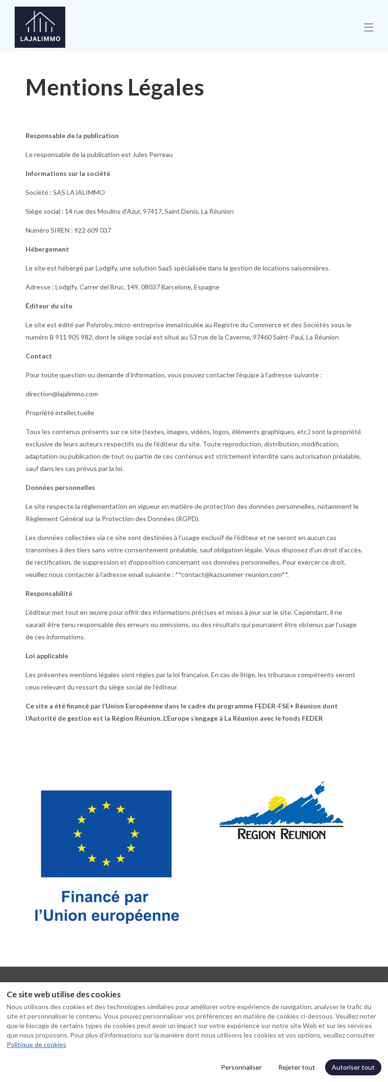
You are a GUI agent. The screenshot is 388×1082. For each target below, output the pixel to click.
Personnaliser (241, 1067)
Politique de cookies (36, 1044)
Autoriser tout (353, 1067)
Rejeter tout (296, 1067)
